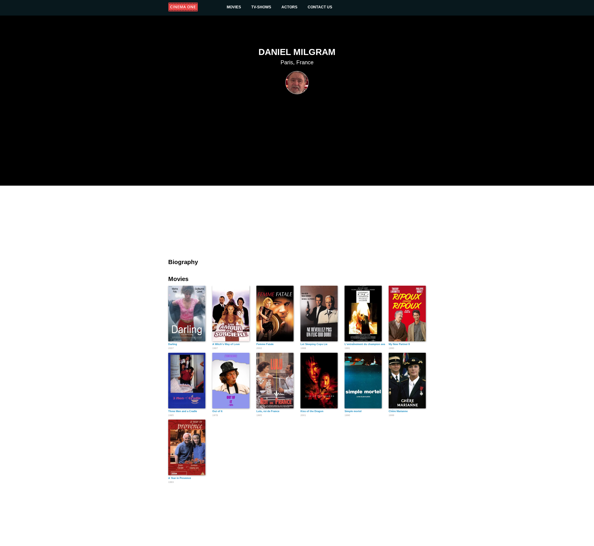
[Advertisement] (297, 219)
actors (289, 7)
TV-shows (261, 7)
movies (234, 7)
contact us (320, 7)
